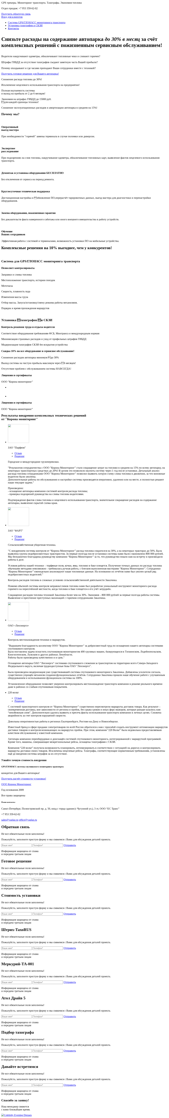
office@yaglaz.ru (28, 819)
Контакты (13, 28)
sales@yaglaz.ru (9, 819)
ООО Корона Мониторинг (16, 784)
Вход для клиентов (12, 16)
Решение (19, 456)
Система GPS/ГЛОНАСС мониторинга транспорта (36, 22)
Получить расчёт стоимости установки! (23, 778)
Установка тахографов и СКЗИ (25, 25)
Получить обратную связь (16, 14)
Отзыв (18, 453)
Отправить (70, 845)
